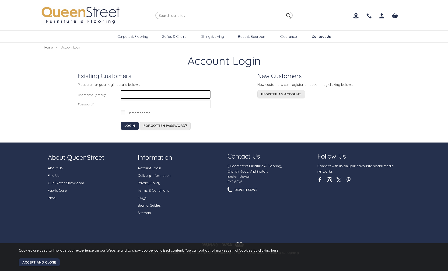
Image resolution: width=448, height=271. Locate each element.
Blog (52, 198)
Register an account (281, 94)
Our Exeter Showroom (66, 183)
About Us (55, 168)
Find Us (54, 175)
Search (155, 11)
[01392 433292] (369, 16)
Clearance (288, 36)
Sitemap (144, 213)
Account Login (149, 168)
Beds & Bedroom (252, 36)
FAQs (142, 198)
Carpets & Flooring (132, 36)
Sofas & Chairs (174, 36)
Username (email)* (92, 95)
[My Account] (382, 16)
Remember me (139, 113)
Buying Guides (149, 205)
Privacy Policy (149, 183)
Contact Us (244, 156)
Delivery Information (154, 175)
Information (155, 157)
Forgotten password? (165, 125)
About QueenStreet (76, 157)
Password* (86, 104)
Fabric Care (57, 190)
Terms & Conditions (153, 190)
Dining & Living (212, 36)
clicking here (268, 250)
